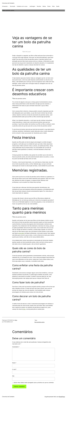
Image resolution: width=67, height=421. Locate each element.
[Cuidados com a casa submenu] (27, 6)
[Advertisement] (33, 25)
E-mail (14, 369)
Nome (14, 362)
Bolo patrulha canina (39, 322)
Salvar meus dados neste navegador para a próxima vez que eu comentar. (34, 382)
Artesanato (5, 6)
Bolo (16, 320)
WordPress (62, 396)
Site (13, 376)
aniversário (21, 233)
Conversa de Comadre (8, 3)
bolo (24, 309)
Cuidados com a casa (22, 6)
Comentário (15, 347)
